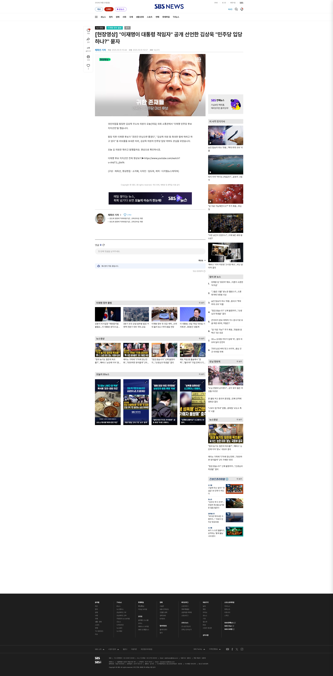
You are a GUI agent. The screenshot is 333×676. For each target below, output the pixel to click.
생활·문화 (140, 17)
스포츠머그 (184, 606)
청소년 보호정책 (203, 664)
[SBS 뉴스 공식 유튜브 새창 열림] (227, 649)
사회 (124, 17)
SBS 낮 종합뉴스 (143, 630)
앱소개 (205, 622)
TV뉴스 (176, 17)
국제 (131, 17)
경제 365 (163, 616)
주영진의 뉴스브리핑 (123, 619)
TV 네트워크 (99, 631)
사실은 (162, 606)
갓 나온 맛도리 (186, 626)
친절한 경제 (163, 612)
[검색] (236, 9)
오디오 (140, 615)
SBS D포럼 (228, 628)
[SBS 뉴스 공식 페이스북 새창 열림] (232, 649)
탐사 (161, 633)
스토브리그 (184, 616)
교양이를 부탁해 (186, 612)
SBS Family (199, 649)
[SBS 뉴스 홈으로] (169, 6)
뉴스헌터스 (120, 609)
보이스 (140, 623)
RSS (204, 625)
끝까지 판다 (163, 630)
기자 (204, 619)
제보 (204, 609)
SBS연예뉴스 (228, 622)
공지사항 (205, 635)
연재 (161, 601)
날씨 (204, 606)
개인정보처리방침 (146, 649)
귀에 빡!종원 (185, 609)
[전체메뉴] (96, 17)
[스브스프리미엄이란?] (227, 479)
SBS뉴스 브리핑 (143, 626)
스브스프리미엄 (229, 601)
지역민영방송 (215, 649)
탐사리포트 (163, 625)
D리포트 (162, 619)
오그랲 (210, 485)
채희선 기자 (113, 214)
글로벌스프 (211, 514)
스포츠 (149, 17)
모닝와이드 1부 (121, 612)
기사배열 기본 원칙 (190, 664)
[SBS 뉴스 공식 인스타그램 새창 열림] (242, 649)
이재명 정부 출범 (114, 28)
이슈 (96, 634)
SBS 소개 (99, 649)
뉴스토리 (119, 628)
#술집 (230, 9)
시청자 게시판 (207, 628)
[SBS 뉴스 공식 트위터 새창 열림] (236, 649)
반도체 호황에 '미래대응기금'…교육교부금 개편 (126, 218)
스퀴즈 (226, 616)
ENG (216, 3)
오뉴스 (119, 622)
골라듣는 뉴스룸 (143, 620)
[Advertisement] (150, 286)
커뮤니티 (227, 612)
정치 (111, 17)
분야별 (97, 601)
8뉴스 (103, 17)
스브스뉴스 (184, 622)
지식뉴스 (227, 606)
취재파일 (166, 17)
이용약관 (134, 649)
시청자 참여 (113, 649)
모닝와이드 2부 (121, 616)
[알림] (242, 9)
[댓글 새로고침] (103, 245)
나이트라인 (120, 625)
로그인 (224, 3)
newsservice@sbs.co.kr (167, 662)
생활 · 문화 (98, 622)
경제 (117, 17)
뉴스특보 (119, 631)
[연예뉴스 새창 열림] (225, 104)
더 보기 (201, 302)
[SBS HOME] (241, 2)
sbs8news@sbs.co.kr (171, 658)
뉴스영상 (100, 28)
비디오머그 (184, 601)
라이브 (205, 612)
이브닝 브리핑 (142, 609)
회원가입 (232, 3)
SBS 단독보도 (164, 609)
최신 (96, 606)
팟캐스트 (227, 609)
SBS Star (228, 625)
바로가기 (205, 601)
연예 (157, 17)
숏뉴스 (205, 616)
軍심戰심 (141, 606)
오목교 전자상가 (186, 630)
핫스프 (210, 499)
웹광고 (125, 649)
